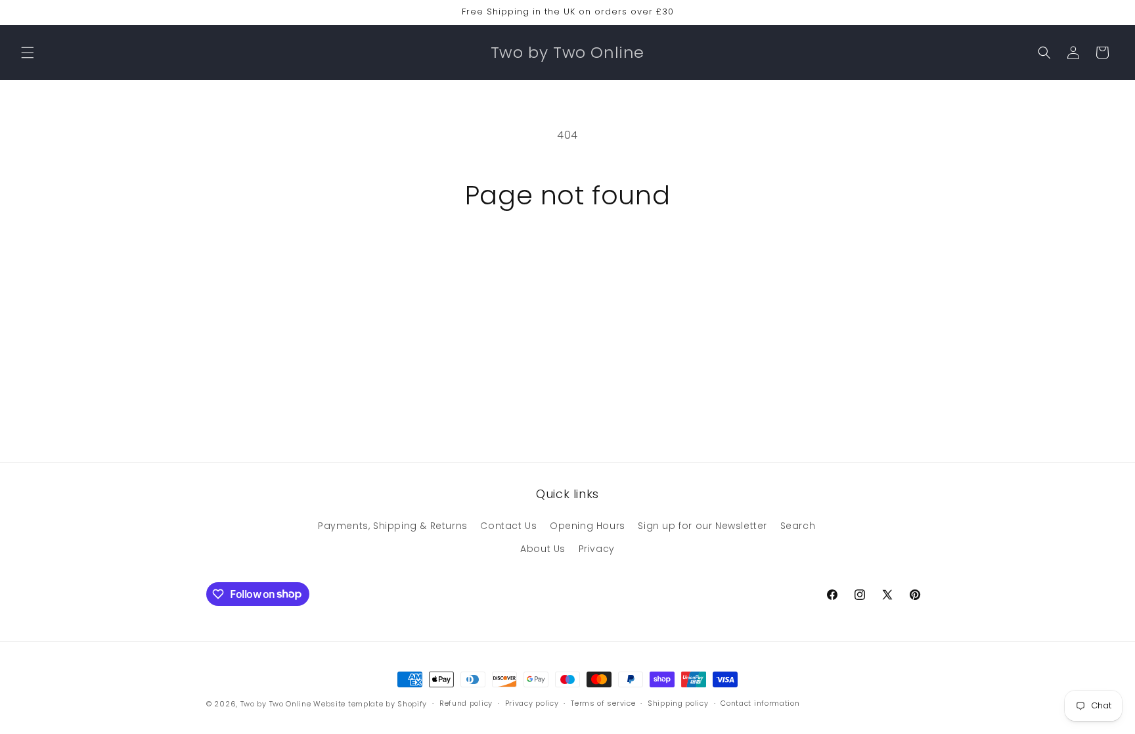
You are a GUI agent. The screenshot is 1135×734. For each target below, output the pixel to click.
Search (798, 525)
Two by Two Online (275, 704)
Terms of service (603, 703)
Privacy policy (532, 703)
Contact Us (508, 525)
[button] (27, 52)
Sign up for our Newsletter (702, 525)
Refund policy (466, 703)
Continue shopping (567, 260)
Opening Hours (587, 525)
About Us (543, 548)
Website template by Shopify (370, 704)
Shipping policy (678, 703)
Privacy (597, 548)
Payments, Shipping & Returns (393, 525)
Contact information (760, 703)
